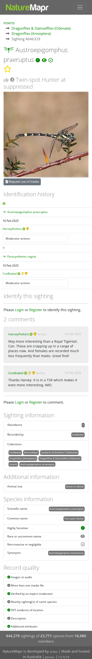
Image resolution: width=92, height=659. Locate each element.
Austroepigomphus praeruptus (27, 212)
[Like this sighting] (6, 79)
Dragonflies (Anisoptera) (31, 33)
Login (19, 309)
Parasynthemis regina (21, 257)
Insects (9, 22)
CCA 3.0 (64, 657)
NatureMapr (31, 452)
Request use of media (23, 181)
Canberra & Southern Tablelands (59, 452)
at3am (54, 651)
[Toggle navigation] (80, 7)
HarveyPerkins (12, 229)
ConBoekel (10, 274)
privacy (50, 657)
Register (35, 309)
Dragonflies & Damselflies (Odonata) (41, 28)
